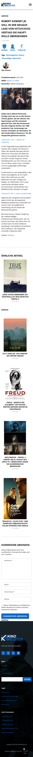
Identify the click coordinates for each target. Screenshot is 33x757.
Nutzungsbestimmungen (10, 696)
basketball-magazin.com (9, 728)
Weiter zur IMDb (13, 80)
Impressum (5, 704)
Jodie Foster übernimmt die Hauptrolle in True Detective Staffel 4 (15, 296)
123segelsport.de (7, 720)
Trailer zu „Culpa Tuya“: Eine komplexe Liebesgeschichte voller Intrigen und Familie (15, 523)
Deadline (10, 235)
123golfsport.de (6, 716)
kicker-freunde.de (7, 732)
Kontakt (4, 666)
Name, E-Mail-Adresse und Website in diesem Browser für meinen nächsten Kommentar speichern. (15, 607)
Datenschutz (5, 692)
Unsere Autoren (6, 674)
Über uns (4, 670)
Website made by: (13, 751)
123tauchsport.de (7, 724)
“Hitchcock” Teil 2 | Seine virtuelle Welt (16, 193)
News (4, 92)
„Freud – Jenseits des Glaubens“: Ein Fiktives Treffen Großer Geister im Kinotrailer (15, 405)
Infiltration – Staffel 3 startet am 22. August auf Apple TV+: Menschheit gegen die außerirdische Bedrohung (15, 461)
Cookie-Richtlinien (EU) (9, 700)
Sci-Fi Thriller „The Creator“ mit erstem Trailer (15, 354)
